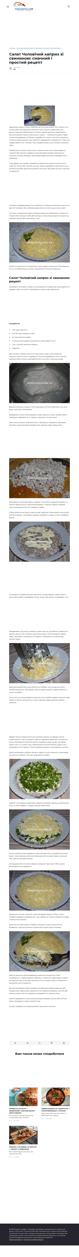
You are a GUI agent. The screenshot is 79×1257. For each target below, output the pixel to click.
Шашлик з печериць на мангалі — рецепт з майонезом (23, 1148)
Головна (12, 48)
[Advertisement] (39, 32)
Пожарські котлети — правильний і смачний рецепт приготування (22, 1111)
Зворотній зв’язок (15, 1239)
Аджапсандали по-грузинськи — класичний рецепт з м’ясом (55, 1110)
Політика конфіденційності (33, 1239)
